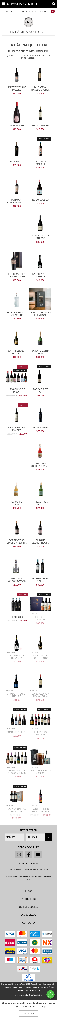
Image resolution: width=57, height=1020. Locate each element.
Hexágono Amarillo (40, 733)
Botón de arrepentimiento (29, 990)
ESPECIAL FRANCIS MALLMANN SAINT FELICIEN (40, 618)
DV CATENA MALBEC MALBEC (40, 88)
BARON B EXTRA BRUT (40, 352)
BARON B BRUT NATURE (40, 275)
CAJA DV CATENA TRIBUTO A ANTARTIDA (16, 810)
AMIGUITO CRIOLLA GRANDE (40, 464)
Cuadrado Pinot (17, 732)
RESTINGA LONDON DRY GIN (16, 579)
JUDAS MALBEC (40, 427)
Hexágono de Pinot (17, 390)
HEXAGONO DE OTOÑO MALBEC (17, 771)
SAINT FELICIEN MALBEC (16, 428)
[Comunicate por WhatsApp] (50, 994)
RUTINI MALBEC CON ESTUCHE (16, 275)
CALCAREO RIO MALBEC (40, 236)
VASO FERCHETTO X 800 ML (40, 771)
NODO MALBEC (40, 200)
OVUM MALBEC (17, 125)
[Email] (38, 854)
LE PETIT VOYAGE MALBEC (16, 88)
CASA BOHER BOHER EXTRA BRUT (40, 656)
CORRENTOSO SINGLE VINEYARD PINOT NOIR (16, 541)
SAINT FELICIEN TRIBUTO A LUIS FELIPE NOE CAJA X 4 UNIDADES (40, 810)
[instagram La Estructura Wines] (19, 854)
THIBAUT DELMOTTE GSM (40, 541)
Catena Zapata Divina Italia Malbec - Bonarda (40, 695)
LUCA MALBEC (16, 161)
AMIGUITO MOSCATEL (17, 503)
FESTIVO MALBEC (40, 125)
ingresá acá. (49, 987)
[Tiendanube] (28, 996)
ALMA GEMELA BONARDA (17, 656)
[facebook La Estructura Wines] (28, 854)
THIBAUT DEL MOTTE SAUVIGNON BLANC (40, 503)
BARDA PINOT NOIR (40, 390)
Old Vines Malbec (40, 162)
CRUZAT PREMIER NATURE (16, 695)
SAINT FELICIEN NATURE (16, 352)
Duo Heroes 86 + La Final (40, 579)
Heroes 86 (16, 617)
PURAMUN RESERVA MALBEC (16, 201)
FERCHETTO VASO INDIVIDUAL (40, 313)
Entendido (28, 1013)
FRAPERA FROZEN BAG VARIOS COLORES (17, 313)
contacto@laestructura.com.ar (36, 869)
